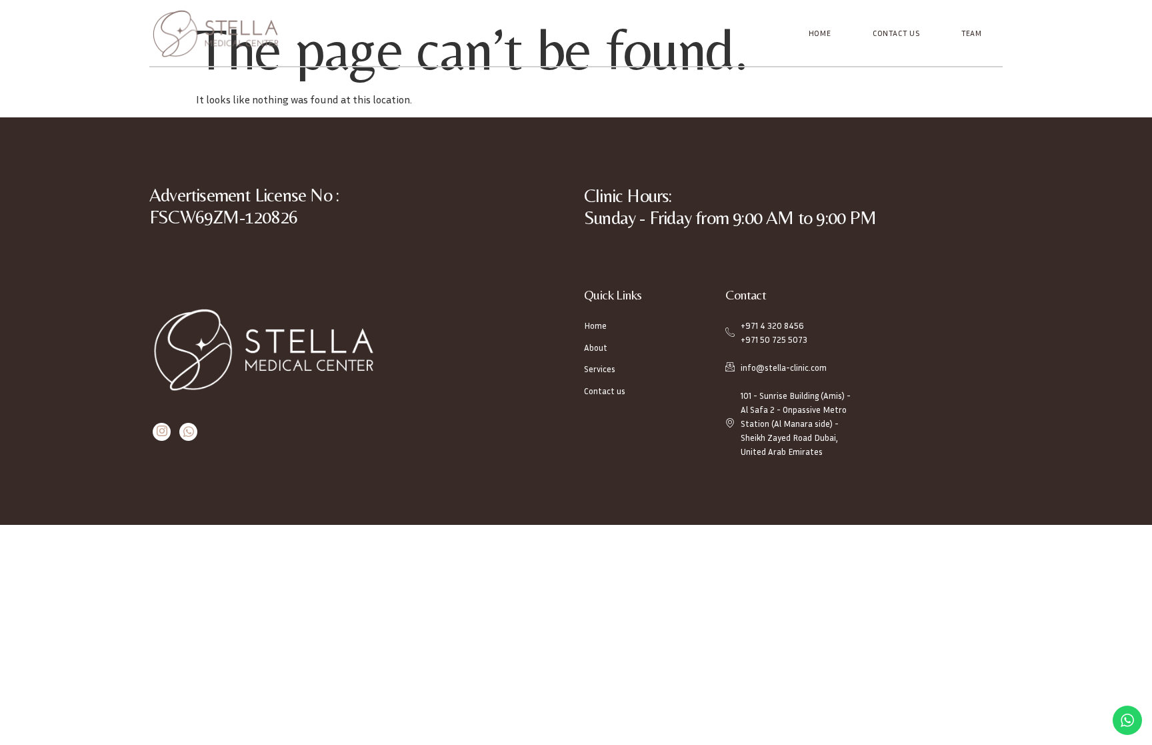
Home (820, 33)
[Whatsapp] (188, 432)
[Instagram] (162, 432)
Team (971, 33)
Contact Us (896, 33)
